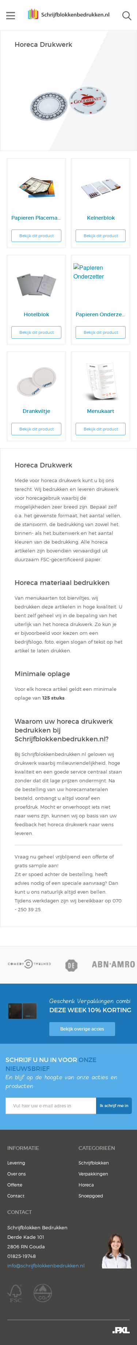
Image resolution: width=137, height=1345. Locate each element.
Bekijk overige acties (82, 1029)
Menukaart (100, 411)
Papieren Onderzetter (103, 314)
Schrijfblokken (94, 1163)
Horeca (86, 1185)
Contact (15, 1196)
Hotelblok (36, 314)
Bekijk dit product (36, 235)
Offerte (14, 1185)
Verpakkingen (93, 1174)
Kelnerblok (101, 218)
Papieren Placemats (36, 218)
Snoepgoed (91, 1196)
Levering (16, 1163)
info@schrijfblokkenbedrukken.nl (46, 1265)
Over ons (16, 1174)
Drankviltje (36, 411)
